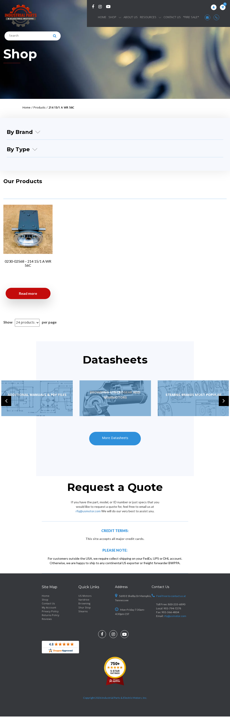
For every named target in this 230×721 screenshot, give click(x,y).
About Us (131, 17)
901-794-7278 (172, 608)
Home (102, 17)
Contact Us (172, 17)
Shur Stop (84, 608)
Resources (148, 17)
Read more (28, 293)
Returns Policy (50, 615)
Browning (84, 604)
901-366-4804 (170, 612)
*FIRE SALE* (191, 17)
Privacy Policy (50, 612)
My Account (49, 608)
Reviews (47, 619)
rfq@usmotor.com (88, 511)
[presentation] (6, 401)
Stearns (83, 612)
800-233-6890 (176, 604)
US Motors (84, 596)
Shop (112, 17)
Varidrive (83, 600)
